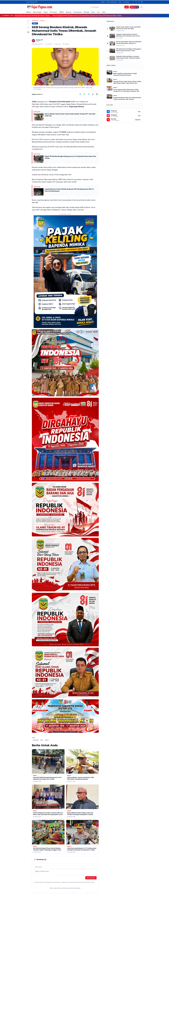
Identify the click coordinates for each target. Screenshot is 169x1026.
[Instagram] (139, 2)
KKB (42, 740)
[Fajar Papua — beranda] (39, 7)
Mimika (28, 12)
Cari (126, 7)
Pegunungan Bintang (76, 106)
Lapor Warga (126, 2)
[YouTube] (141, 2)
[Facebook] (133, 2)
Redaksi (103, 2)
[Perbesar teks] (28, 27)
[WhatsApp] (84, 94)
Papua (46, 12)
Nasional (68, 12)
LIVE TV (134, 7)
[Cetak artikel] (28, 32)
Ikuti (139, 111)
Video (104, 12)
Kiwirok (46, 740)
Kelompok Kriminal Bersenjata (59, 101)
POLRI (63, 132)
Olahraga (86, 12)
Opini (93, 12)
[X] (136, 2)
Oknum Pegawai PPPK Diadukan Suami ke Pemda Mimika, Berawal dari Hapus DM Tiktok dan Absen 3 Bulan (70, 16)
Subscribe (137, 119)
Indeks (119, 2)
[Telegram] (88, 94)
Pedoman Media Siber (111, 2)
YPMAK (61, 12)
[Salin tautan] (97, 94)
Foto (98, 12)
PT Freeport (53, 12)
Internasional (77, 12)
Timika (34, 101)
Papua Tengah (37, 12)
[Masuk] (141, 7)
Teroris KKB (35, 740)
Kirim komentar (91, 878)
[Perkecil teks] (28, 23)
